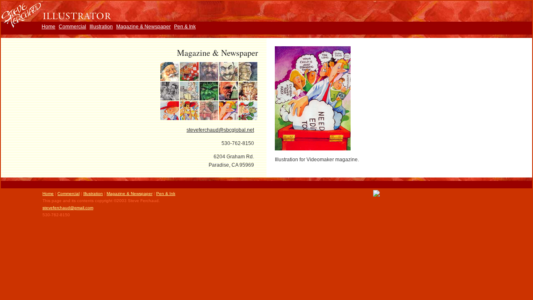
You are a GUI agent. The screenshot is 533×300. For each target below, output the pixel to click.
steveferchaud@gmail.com (67, 207)
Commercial (72, 27)
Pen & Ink (185, 27)
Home (48, 27)
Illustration (101, 27)
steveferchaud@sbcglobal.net (220, 130)
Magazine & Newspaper (143, 27)
